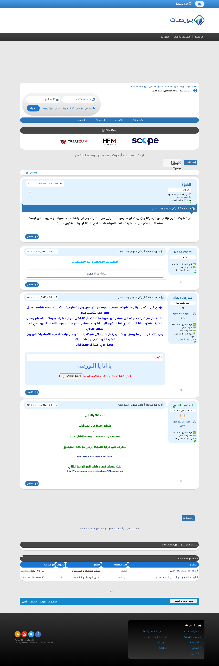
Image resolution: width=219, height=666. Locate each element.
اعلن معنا (194, 642)
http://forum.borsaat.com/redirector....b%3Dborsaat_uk (95, 471)
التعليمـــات (100, 120)
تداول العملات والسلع (153, 631)
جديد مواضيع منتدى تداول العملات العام (180, 545)
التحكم (195, 648)
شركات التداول (108, 130)
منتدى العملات (191, 637)
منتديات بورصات (182, 36)
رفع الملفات (137, 120)
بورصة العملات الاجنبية (167, 86)
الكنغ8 (186, 185)
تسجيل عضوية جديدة (52, 108)
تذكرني (88, 108)
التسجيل (119, 120)
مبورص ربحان (183, 298)
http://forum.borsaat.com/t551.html (94, 457)
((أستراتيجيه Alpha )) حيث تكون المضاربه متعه (103, 529)
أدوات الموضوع (32, 172)
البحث (161, 648)
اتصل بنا (165, 36)
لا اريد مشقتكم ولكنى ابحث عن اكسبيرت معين (177, 577)
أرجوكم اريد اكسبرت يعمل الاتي (184, 571)
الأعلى (25, 602)
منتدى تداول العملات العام (143, 86)
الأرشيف (33, 602)
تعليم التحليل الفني (154, 637)
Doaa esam (183, 252)
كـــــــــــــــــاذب (132, 529)
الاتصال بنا (52, 602)
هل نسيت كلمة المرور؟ (73, 108)
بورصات (42, 602)
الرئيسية (198, 36)
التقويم (81, 120)
